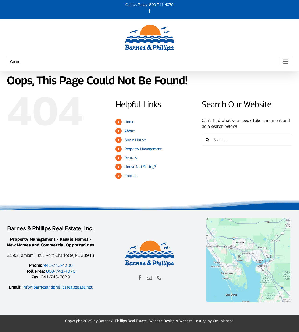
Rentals (131, 158)
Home (129, 122)
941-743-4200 (58, 265)
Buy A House (135, 140)
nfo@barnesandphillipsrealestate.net (58, 287)
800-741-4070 (161, 4)
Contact (131, 176)
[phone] (159, 277)
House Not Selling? (140, 166)
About (130, 131)
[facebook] (139, 277)
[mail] (149, 277)
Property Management (143, 149)
